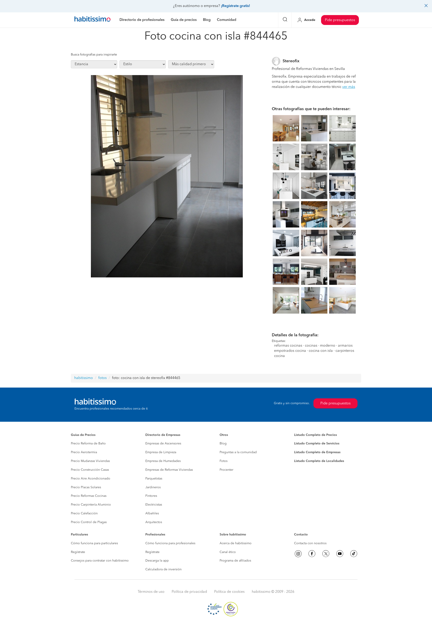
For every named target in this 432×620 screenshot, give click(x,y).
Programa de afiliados (235, 560)
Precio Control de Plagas (89, 522)
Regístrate (78, 552)
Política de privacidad (189, 592)
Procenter (226, 469)
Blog (223, 443)
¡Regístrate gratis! (235, 6)
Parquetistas (153, 478)
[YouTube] (340, 554)
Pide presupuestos (340, 20)
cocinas (311, 346)
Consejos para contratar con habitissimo (100, 560)
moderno (327, 346)
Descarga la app (157, 560)
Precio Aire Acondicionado (90, 478)
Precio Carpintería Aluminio (91, 504)
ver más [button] (348, 87)
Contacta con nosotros (310, 543)
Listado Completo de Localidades (319, 461)
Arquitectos (153, 522)
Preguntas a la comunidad (238, 452)
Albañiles (152, 513)
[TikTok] (354, 554)
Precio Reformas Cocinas (88, 495)
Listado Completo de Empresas (317, 452)
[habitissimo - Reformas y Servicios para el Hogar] (92, 20)
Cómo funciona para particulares (94, 543)
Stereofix (291, 61)
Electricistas (153, 504)
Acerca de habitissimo (236, 543)
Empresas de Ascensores (163, 443)
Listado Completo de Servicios (316, 443)
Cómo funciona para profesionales (170, 543)
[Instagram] (298, 554)
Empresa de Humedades (163, 461)
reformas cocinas (288, 346)
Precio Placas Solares (86, 487)
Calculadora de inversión (163, 569)
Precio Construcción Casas (90, 469)
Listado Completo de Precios (315, 435)
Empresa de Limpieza (160, 452)
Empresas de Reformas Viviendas (169, 469)
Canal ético (228, 552)
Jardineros (153, 487)
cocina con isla (321, 351)
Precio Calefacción (84, 513)
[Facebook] (312, 554)
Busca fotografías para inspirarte (94, 54)
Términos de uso (151, 592)
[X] (326, 554)
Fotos (223, 461)
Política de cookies (229, 592)
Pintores (151, 495)
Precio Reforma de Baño (88, 443)
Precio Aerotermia (84, 452)
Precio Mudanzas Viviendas (90, 461)
